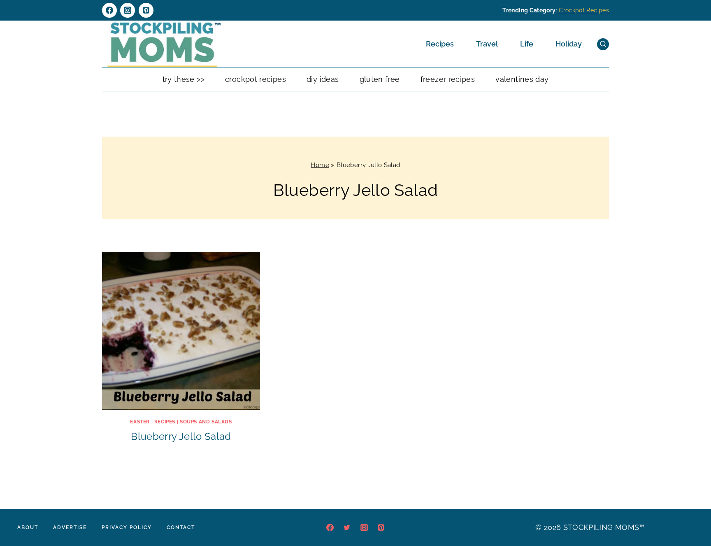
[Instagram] (127, 10)
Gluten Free (380, 79)
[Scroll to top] (692, 514)
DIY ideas (323, 79)
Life (526, 43)
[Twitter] (346, 527)
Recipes (440, 43)
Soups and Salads (206, 422)
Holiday (568, 43)
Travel (487, 43)
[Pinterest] (146, 10)
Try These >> (183, 79)
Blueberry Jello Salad (181, 436)
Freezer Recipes (448, 79)
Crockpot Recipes (584, 10)
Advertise (70, 527)
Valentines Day (521, 79)
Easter (140, 422)
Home (320, 165)
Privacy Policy (127, 527)
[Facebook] (109, 10)
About (27, 527)
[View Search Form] (603, 44)
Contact (181, 527)
